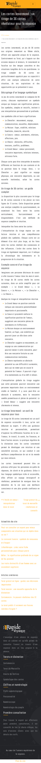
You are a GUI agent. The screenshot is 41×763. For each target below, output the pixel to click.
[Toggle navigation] (33, 4)
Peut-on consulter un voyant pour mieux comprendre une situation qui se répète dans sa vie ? (19, 531)
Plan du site (20, 761)
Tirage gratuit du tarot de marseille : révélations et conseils (30, 505)
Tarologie (6, 35)
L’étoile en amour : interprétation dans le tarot (11, 503)
